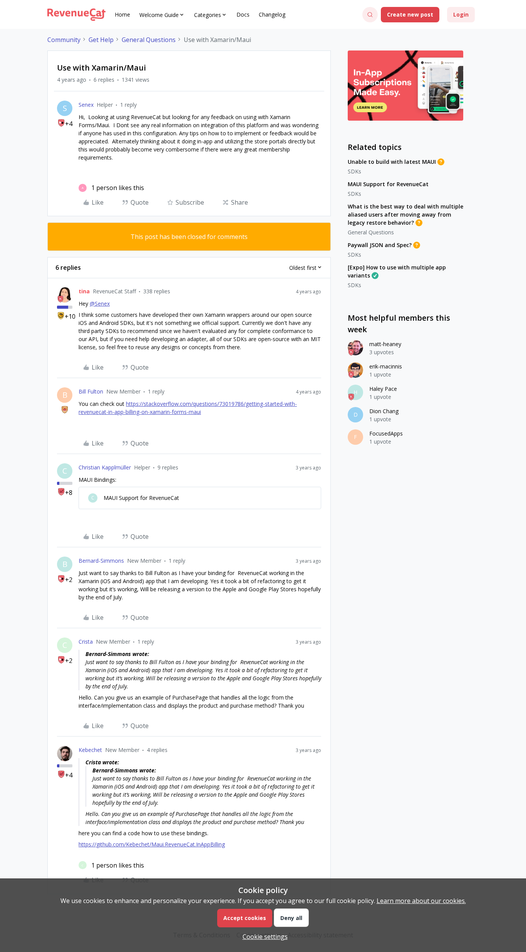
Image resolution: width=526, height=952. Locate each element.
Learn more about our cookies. (421, 900)
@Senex (100, 303)
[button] (410, 14)
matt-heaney (385, 344)
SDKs (354, 171)
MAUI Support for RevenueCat (388, 184)
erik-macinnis (385, 366)
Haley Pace (383, 388)
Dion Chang (384, 411)
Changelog (272, 14)
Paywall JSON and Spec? (380, 245)
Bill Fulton (91, 391)
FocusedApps (386, 433)
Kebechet (90, 750)
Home (122, 14)
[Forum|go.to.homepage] (76, 14)
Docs (243, 14)
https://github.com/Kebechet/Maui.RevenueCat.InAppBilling (152, 844)
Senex (86, 104)
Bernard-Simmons (101, 560)
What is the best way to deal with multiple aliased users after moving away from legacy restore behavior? (405, 214)
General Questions (149, 39)
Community (63, 39)
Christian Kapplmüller (105, 467)
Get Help (101, 39)
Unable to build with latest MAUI (392, 161)
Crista (86, 641)
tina (84, 291)
